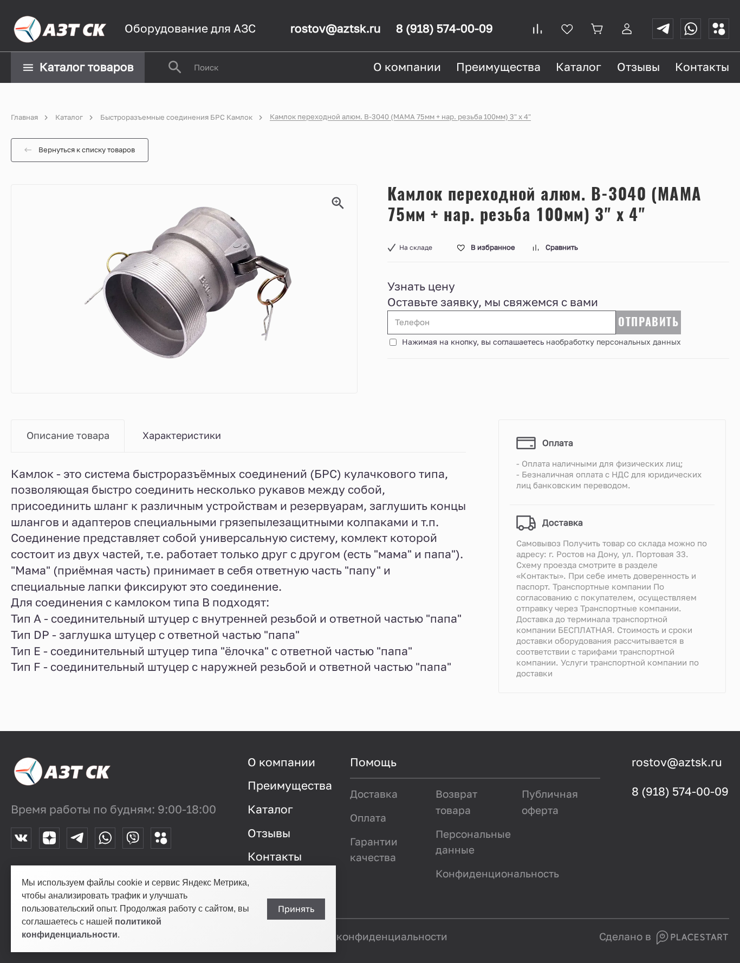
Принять (296, 909)
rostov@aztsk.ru (335, 28)
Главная (24, 117)
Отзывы (638, 67)
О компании (407, 67)
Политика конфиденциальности (365, 936)
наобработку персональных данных (613, 342)
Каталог (578, 67)
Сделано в (626, 936)
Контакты (702, 67)
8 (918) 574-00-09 (444, 28)
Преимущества (498, 67)
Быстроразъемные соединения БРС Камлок (176, 117)
